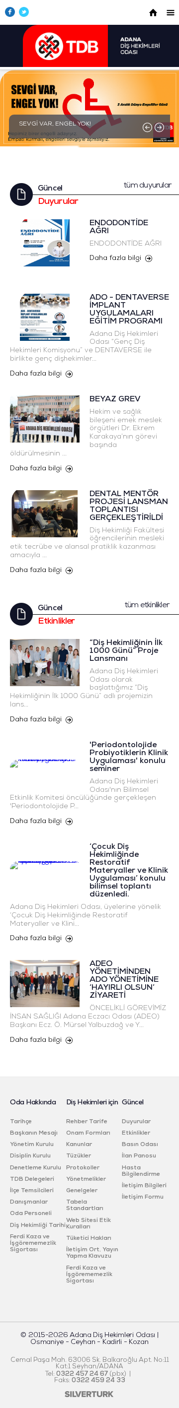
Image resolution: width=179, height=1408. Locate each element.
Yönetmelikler (86, 1179)
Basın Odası (140, 1145)
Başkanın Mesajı (34, 1133)
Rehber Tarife (86, 1122)
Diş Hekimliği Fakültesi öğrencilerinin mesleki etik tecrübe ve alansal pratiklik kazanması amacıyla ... (87, 543)
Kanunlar (79, 1145)
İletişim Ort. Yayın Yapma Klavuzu (92, 1253)
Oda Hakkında (33, 1102)
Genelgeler (81, 1191)
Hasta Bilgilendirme (141, 1171)
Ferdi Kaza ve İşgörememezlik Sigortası (33, 1243)
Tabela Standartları (84, 1205)
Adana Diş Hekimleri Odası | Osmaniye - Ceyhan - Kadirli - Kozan (94, 1339)
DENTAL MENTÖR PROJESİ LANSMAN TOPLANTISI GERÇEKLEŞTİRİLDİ (129, 506)
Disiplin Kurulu (30, 1156)
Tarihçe (21, 1122)
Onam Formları (88, 1133)
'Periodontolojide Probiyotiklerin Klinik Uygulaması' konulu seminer (129, 757)
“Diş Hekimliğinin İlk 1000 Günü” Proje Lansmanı (126, 651)
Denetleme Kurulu (35, 1168)
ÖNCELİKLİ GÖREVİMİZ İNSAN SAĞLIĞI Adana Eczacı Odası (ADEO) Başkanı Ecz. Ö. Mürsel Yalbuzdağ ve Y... (88, 1017)
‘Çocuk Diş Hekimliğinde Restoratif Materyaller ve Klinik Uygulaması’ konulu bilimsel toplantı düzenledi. (129, 870)
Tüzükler (78, 1156)
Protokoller (82, 1168)
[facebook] (12, 15)
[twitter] (26, 15)
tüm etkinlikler (147, 605)
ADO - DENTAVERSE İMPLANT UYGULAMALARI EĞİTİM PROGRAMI (129, 309)
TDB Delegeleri (32, 1179)
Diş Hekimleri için (92, 1102)
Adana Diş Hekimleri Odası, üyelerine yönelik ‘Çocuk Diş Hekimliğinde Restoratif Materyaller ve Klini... (85, 915)
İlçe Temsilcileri (32, 1191)
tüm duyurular (147, 186)
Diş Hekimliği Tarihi (38, 1225)
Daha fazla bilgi (115, 258)
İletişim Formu (143, 1197)
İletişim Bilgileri (144, 1186)
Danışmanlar (29, 1202)
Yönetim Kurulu (32, 1145)
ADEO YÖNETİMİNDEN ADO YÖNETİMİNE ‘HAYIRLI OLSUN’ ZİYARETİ (124, 980)
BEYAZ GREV (115, 399)
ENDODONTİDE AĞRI (126, 244)
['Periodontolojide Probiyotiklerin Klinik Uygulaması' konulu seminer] (45, 741)
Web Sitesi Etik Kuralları (88, 1223)
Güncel (132, 1102)
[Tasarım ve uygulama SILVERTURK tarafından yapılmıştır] (89, 1395)
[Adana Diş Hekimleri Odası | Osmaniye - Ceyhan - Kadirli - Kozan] (90, 65)
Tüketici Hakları (88, 1238)
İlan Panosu (139, 1156)
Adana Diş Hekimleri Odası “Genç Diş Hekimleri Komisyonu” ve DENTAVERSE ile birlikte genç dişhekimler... (84, 346)
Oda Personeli (31, 1213)
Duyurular (136, 1122)
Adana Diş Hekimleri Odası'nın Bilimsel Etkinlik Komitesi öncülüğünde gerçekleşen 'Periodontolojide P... (84, 794)
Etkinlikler (136, 1133)
